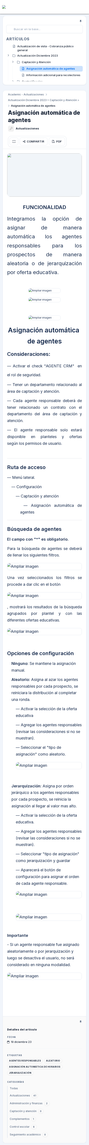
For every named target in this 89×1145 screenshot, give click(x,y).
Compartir (35, 141)
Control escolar (22, 1126)
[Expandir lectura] (14, 141)
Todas (14, 1088)
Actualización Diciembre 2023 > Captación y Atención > (43, 100)
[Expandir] (8, 55)
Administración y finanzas (29, 1103)
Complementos (22, 1118)
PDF (59, 141)
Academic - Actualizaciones (26, 94)
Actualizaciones (23, 1095)
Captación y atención (26, 1111)
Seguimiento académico (28, 1134)
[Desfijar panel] (80, 21)
